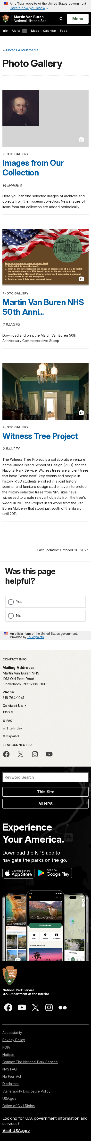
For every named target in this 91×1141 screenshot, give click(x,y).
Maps (35, 30)
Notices (8, 1055)
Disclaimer (10, 1084)
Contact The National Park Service (30, 1062)
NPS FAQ (9, 1069)
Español (12, 736)
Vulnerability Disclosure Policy (26, 1091)
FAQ (9, 720)
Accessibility (12, 1032)
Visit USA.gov (16, 1130)
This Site (45, 791)
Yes (19, 601)
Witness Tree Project (40, 436)
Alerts (18, 30)
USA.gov (9, 1098)
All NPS (45, 803)
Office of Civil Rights (18, 1106)
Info (5, 30)
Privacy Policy (13, 1040)
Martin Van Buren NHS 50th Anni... (43, 307)
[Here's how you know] (45, 6)
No (18, 615)
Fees (63, 30)
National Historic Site (30, 19)
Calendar (49, 30)
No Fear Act (11, 1076)
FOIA (6, 1047)
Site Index (14, 728)
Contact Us (13, 705)
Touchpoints (35, 636)
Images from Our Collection (33, 167)
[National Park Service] (5, 18)
